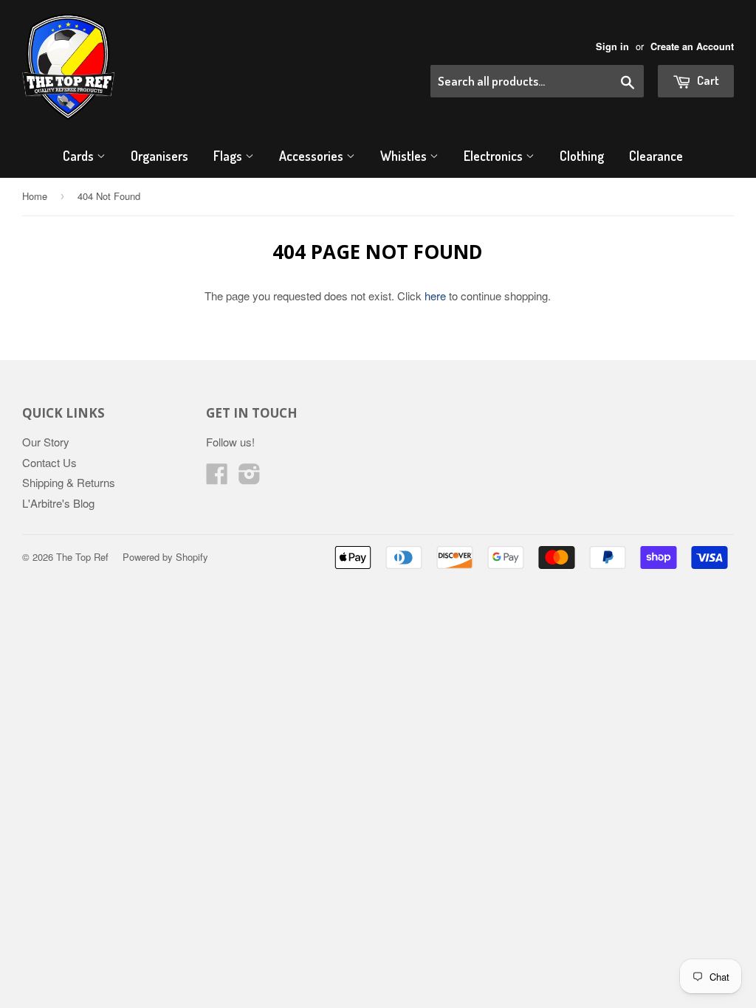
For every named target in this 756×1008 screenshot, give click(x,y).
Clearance (656, 156)
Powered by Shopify (165, 557)
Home (34, 196)
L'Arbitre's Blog (58, 503)
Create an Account (692, 46)
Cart (707, 80)
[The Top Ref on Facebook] (217, 478)
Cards (80, 156)
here (435, 295)
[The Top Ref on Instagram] (249, 478)
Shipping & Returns (68, 482)
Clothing (582, 156)
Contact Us (49, 462)
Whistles (405, 156)
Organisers (159, 156)
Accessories (312, 156)
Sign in (612, 46)
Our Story (45, 441)
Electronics (495, 156)
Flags (229, 156)
